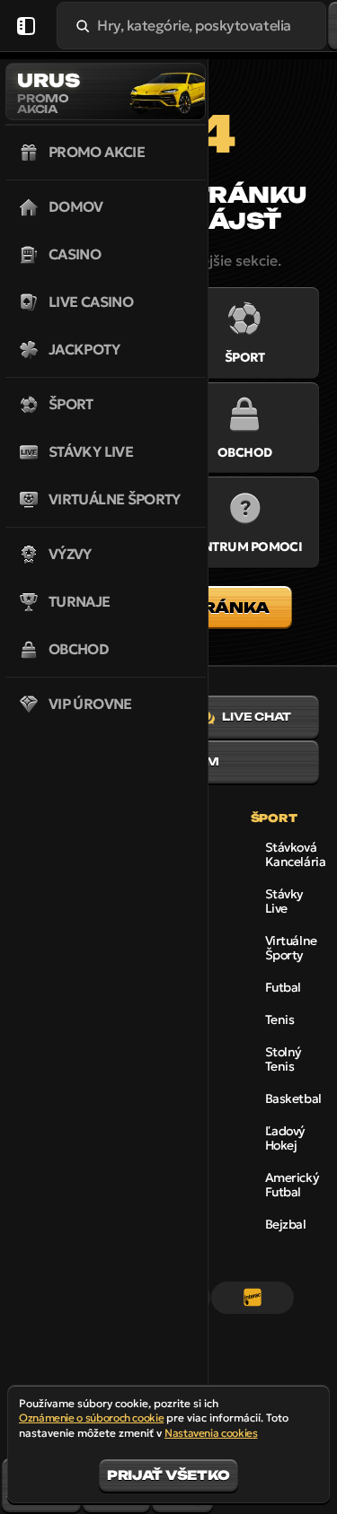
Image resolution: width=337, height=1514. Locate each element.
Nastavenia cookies (211, 1433)
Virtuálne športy (291, 947)
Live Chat (256, 716)
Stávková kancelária (295, 854)
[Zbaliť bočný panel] (25, 25)
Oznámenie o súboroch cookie (91, 1417)
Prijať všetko (168, 1475)
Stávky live (284, 901)
